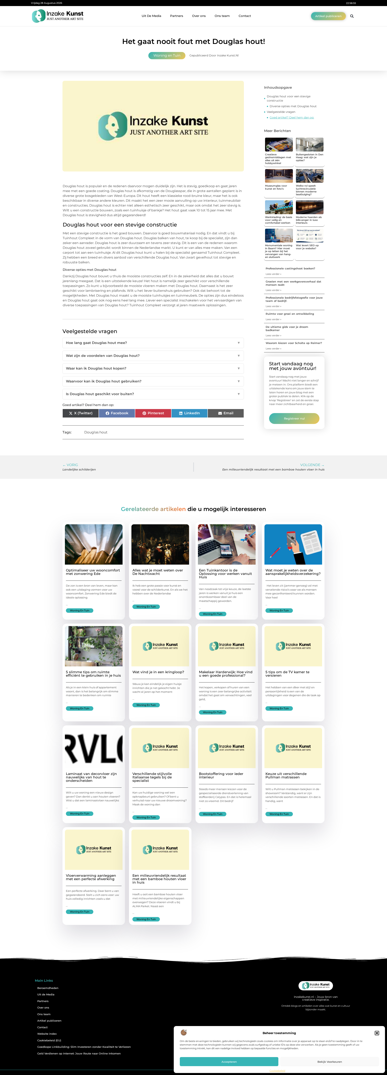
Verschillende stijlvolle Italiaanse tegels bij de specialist (152, 777)
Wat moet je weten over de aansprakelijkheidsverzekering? (293, 572)
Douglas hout (95, 432)
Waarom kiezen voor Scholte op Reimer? (294, 343)
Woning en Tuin (166, 55)
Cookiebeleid (277, 1070)
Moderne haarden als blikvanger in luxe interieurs (309, 220)
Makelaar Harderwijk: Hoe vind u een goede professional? (226, 673)
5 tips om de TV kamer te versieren (287, 673)
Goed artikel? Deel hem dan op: (292, 117)
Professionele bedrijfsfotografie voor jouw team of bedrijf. (294, 299)
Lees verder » (273, 273)
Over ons (199, 16)
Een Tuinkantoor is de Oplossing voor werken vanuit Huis (225, 573)
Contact (245, 16)
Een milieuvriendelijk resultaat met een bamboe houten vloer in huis (159, 879)
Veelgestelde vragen (281, 112)
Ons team (222, 16)
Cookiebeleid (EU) (49, 1040)
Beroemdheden (47, 988)
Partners (176, 16)
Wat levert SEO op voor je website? (307, 247)
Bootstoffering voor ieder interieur (221, 775)
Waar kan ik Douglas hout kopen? (153, 368)
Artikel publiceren (49, 1020)
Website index (47, 1033)
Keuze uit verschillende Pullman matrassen (286, 775)
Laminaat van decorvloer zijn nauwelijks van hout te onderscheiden (91, 777)
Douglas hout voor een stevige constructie (288, 98)
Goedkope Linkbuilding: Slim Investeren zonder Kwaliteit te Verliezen (84, 1046)
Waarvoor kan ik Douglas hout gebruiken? (153, 381)
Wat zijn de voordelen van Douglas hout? (153, 356)
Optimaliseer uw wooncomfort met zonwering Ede (93, 572)
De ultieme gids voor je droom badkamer (287, 328)
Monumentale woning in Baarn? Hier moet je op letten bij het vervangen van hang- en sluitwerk (278, 251)
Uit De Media (151, 16)
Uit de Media (45, 994)
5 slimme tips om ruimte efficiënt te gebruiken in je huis (93, 673)
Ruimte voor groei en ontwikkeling (290, 313)
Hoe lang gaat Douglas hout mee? (153, 343)
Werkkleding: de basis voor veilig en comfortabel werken (278, 220)
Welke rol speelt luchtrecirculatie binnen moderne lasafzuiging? (306, 190)
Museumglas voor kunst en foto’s (276, 187)
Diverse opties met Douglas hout (293, 106)
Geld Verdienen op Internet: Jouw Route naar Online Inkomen (79, 1053)
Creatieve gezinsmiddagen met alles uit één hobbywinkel (278, 159)
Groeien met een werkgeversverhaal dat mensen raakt (293, 283)
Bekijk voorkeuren (329, 1061)
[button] (377, 1033)
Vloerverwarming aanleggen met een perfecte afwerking (91, 877)
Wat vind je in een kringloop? (158, 672)
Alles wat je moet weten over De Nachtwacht (157, 572)
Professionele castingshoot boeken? (290, 268)
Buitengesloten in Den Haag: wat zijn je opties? (309, 157)
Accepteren (229, 1061)
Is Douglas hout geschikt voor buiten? (153, 394)
